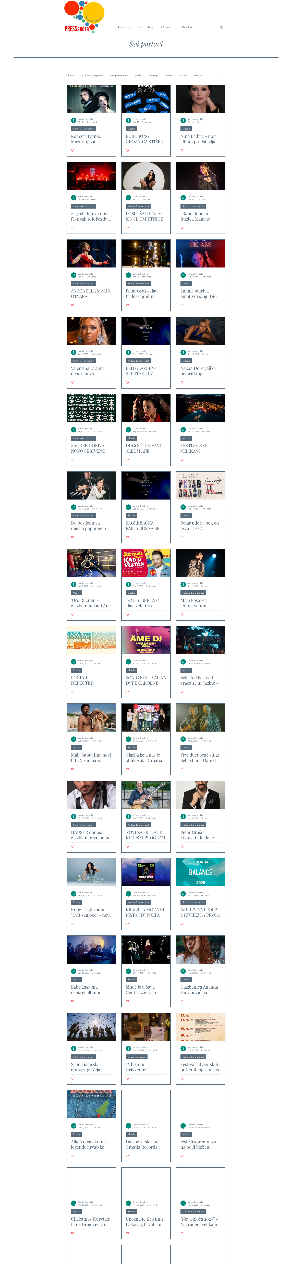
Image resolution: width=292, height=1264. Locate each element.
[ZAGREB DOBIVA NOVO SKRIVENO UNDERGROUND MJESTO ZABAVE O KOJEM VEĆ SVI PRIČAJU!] (91, 408)
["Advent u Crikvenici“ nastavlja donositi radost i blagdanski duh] (146, 1027)
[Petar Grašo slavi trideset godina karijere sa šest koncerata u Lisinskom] (146, 253)
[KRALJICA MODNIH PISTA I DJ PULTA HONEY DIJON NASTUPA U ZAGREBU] (146, 872)
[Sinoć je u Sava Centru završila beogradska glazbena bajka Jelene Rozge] (146, 950)
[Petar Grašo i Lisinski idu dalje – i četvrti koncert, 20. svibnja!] (200, 795)
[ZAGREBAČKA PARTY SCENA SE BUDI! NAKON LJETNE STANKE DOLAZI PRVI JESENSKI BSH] (146, 486)
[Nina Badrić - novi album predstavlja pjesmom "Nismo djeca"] (200, 99)
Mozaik (168, 75)
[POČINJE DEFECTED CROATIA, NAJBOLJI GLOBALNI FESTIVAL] (91, 640)
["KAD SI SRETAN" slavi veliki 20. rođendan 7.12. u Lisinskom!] (146, 563)
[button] (221, 76)
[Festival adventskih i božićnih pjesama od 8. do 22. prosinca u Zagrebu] (200, 1027)
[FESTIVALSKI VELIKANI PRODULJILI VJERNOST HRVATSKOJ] (200, 408)
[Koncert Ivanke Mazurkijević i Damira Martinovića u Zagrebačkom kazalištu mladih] (91, 99)
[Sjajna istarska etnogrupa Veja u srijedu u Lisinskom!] (91, 1027)
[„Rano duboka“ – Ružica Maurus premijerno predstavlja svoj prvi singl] (200, 176)
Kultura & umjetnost (93, 75)
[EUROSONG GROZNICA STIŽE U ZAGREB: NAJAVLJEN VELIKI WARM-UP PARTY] (146, 99)
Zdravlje (183, 75)
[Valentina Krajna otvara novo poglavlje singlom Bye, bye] (91, 331)
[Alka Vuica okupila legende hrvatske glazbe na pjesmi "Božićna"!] (91, 1104)
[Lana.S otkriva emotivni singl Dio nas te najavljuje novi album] (200, 253)
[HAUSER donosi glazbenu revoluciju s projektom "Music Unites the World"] (91, 795)
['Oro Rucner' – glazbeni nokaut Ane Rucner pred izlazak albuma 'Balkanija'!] (91, 563)
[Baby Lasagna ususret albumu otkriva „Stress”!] (91, 950)
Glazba (131, 128)
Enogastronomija (119, 75)
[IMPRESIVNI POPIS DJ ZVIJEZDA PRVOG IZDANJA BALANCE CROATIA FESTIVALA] (200, 872)
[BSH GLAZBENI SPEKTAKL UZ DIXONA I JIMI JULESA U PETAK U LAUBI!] (146, 331)
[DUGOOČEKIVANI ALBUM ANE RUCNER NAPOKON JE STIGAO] (146, 408)
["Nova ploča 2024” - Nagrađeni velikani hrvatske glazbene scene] (200, 1182)
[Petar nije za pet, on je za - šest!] (200, 486)
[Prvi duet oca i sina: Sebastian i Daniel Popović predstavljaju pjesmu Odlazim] (200, 718)
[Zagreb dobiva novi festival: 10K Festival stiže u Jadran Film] (91, 176)
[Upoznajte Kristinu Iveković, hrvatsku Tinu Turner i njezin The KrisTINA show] (146, 1182)
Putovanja (153, 75)
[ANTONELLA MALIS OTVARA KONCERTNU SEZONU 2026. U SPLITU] (91, 253)
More (196, 75)
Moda (138, 75)
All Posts (71, 75)
